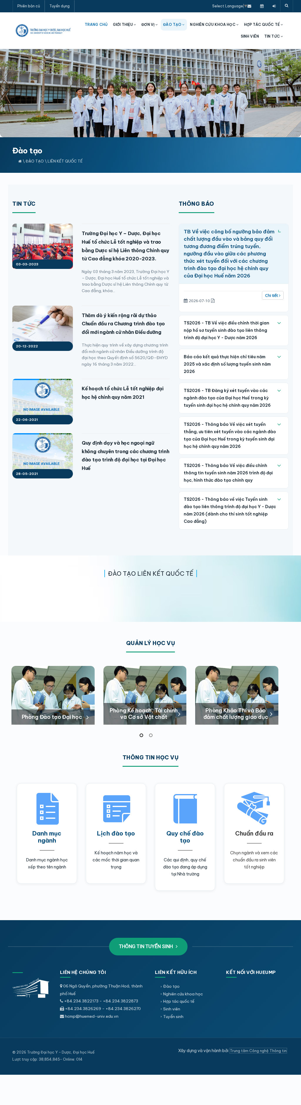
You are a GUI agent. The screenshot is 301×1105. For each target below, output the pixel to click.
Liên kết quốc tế (65, 161)
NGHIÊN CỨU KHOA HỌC (213, 24)
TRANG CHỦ (96, 24)
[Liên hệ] (249, 6)
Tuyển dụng (59, 6)
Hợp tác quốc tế (178, 1001)
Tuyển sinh (173, 1016)
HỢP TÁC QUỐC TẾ (262, 24)
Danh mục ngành (46, 837)
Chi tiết (272, 295)
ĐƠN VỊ (148, 24)
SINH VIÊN (250, 36)
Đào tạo (35, 161)
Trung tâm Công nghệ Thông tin (258, 1050)
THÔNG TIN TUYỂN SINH (146, 946)
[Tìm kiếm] (286, 6)
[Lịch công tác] (262, 6)
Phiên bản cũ (28, 6)
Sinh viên (171, 1009)
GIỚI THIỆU (123, 24)
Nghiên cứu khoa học (183, 994)
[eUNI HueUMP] (274, 6)
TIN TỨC (272, 36)
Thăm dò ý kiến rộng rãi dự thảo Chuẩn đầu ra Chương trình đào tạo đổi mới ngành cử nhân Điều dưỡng (123, 323)
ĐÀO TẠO (172, 24)
